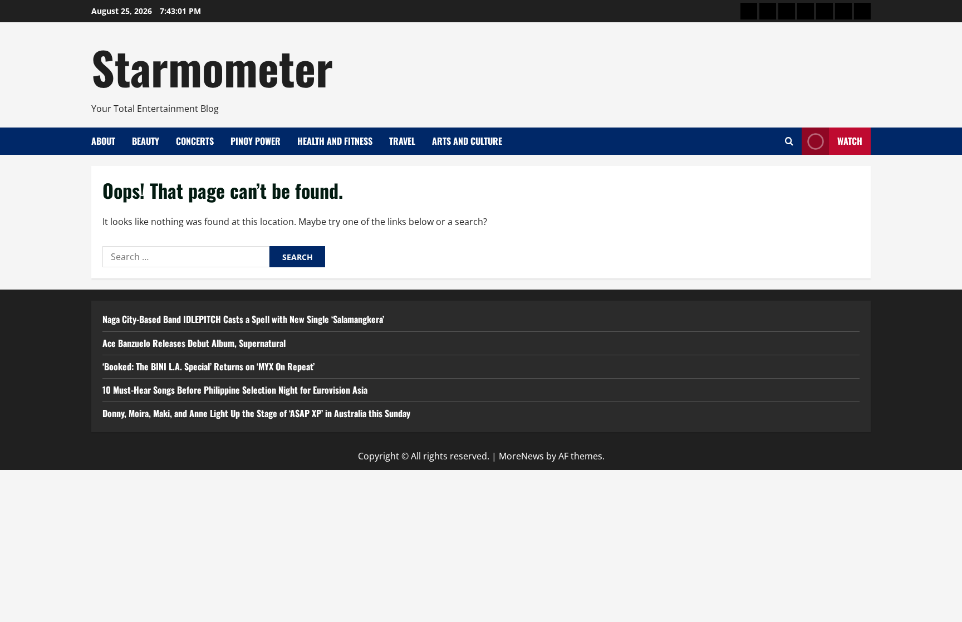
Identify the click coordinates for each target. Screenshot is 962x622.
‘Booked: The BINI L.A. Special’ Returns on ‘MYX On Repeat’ (208, 366)
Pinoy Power (255, 141)
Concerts (195, 141)
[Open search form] (789, 141)
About (103, 141)
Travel (402, 141)
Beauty (145, 141)
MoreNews (521, 456)
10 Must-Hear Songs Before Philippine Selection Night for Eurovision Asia (234, 389)
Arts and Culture (467, 141)
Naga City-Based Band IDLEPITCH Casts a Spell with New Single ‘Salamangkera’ (243, 319)
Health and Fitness (334, 141)
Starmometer (212, 66)
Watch (849, 141)
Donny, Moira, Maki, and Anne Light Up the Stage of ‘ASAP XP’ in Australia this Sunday (256, 413)
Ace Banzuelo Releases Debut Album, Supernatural (194, 343)
